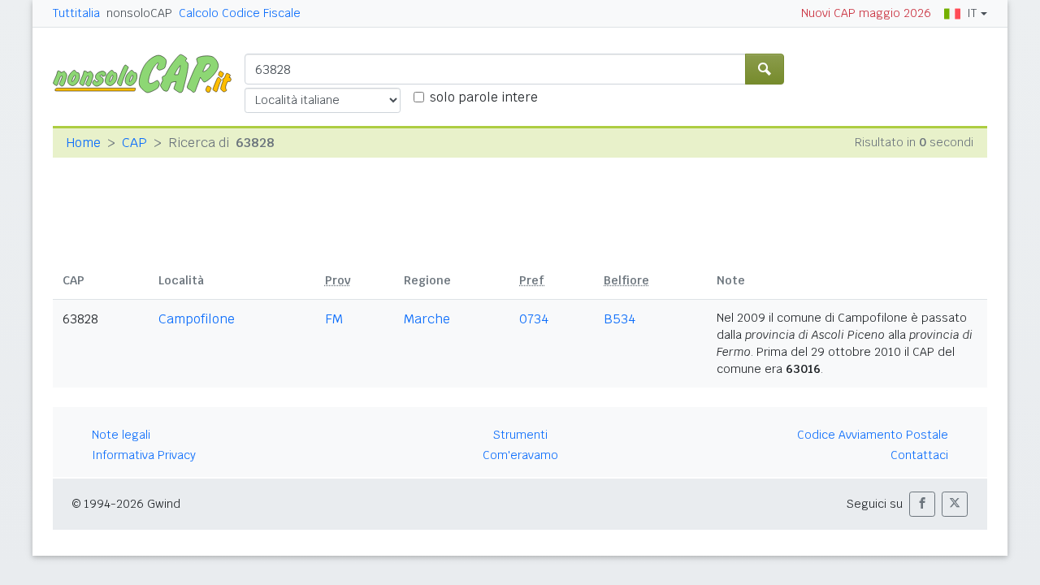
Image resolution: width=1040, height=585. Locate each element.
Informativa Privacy (144, 455)
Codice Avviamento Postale (872, 434)
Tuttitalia (76, 13)
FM (334, 318)
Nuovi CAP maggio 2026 (866, 13)
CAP (134, 142)
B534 (619, 318)
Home (83, 142)
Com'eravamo (520, 455)
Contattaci (919, 455)
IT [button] (972, 13)
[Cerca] (764, 69)
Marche (427, 318)
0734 (533, 318)
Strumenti (520, 434)
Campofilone (196, 318)
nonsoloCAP (139, 13)
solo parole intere (484, 97)
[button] (922, 504)
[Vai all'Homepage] (149, 72)
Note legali (121, 434)
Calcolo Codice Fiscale (240, 13)
